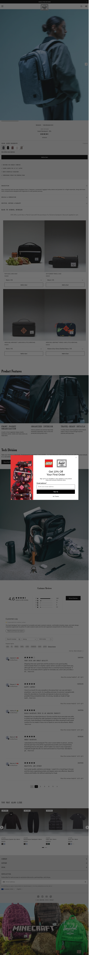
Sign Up (55, 491)
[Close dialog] (75, 457)
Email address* (41, 483)
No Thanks (55, 496)
